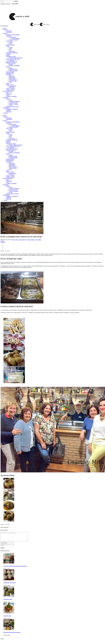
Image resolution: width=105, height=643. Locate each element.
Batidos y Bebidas (10, 45)
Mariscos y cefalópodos (14, 65)
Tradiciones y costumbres (12, 109)
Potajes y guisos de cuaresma (15, 57)
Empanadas (11, 60)
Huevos (8, 55)
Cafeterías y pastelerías (11, 96)
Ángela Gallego (30, 239)
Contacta (5, 113)
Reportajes (5, 97)
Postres (8, 66)
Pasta (10, 43)
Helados (11, 68)
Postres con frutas (13, 69)
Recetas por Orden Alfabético (13, 34)
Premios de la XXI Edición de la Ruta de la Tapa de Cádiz (15, 566)
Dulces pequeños (13, 79)
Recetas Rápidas (10, 73)
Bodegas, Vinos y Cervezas (12, 106)
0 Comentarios (37, 239)
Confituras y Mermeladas (12, 52)
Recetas (5, 33)
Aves (10, 50)
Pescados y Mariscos (11, 62)
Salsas (7, 83)
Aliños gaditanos (16, 38)
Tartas (10, 82)
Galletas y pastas (13, 80)
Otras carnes (12, 51)
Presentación (9, 32)
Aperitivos (8, 36)
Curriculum (8, 30)
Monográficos (6, 107)
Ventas (7, 95)
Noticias (8, 98)
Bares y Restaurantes (8, 91)
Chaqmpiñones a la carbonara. (9, 582)
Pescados (11, 64)
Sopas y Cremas (10, 84)
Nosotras (5, 29)
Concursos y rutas (13, 102)
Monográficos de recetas (11, 61)
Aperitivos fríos (12, 37)
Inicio (4, 28)
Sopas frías (11, 87)
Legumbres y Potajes (11, 56)
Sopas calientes (12, 86)
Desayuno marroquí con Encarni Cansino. (11, 632)
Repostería (8, 74)
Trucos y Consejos (10, 88)
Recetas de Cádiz (10, 71)
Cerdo (10, 48)
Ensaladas (8, 53)
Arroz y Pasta (9, 41)
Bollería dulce (12, 77)
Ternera (11, 47)
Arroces (11, 42)
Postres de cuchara (13, 70)
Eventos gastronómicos (14, 101)
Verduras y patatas (10, 89)
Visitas (10, 105)
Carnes (7, 46)
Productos (8, 110)
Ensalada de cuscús (7, 615)
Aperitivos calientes (13, 39)
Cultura (10, 100)
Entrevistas (8, 111)
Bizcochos (11, 75)
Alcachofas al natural (7, 599)
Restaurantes (9, 93)
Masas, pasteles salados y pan (13, 59)
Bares (7, 92)
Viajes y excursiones (13, 104)
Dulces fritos (12, 78)
